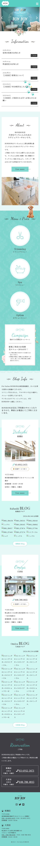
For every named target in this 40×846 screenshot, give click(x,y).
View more (20, 169)
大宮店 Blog (19, 725)
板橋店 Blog (19, 544)
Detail (34, 55)
